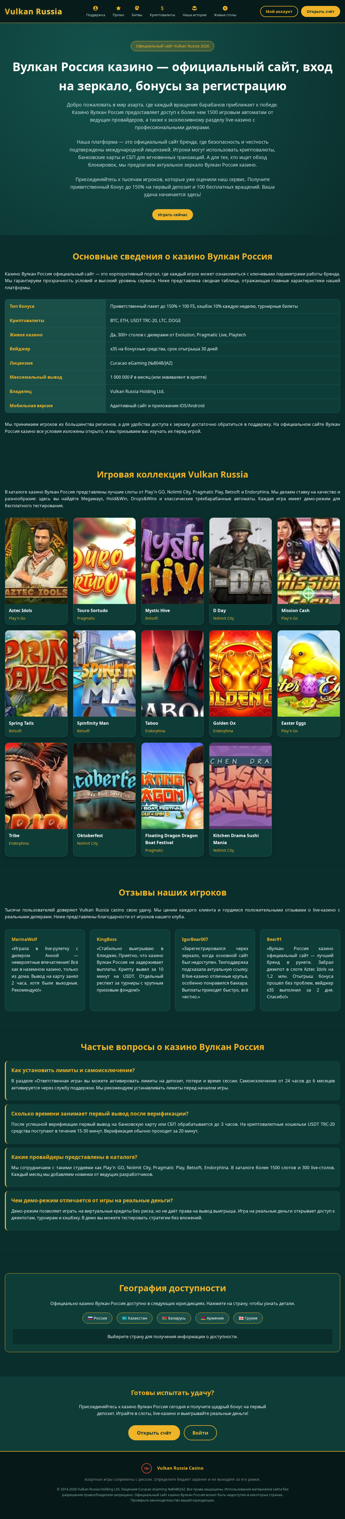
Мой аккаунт (279, 11)
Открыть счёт (320, 11)
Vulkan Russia (33, 11)
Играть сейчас (172, 214)
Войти (200, 1433)
